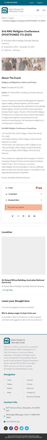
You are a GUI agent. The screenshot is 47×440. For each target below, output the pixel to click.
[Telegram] (22, 428)
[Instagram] (6, 428)
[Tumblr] (29, 216)
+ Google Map (7, 290)
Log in (31, 2)
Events (11, 18)
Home (4, 18)
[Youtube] (16, 428)
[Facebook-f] (11, 428)
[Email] (34, 216)
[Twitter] (12, 216)
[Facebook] (18, 216)
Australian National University (19, 178)
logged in (15, 307)
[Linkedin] (23, 216)
